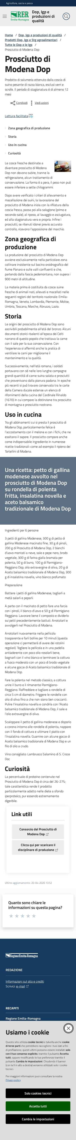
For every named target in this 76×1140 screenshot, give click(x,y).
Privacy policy (13, 1080)
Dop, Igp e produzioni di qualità (40, 35)
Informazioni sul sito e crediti (25, 981)
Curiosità (14, 153)
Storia (12, 136)
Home (9, 35)
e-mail (20, 986)
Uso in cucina (17, 144)
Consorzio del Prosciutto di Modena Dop (38, 831)
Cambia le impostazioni (38, 1119)
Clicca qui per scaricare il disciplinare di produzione (36, 847)
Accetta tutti (38, 1106)
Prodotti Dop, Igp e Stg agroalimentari (31, 39)
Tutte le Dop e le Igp (18, 44)
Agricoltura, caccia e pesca (19, 3)
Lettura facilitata (16, 116)
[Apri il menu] (4, 16)
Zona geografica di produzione (29, 128)
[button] (66, 16)
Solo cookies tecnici (38, 1093)
